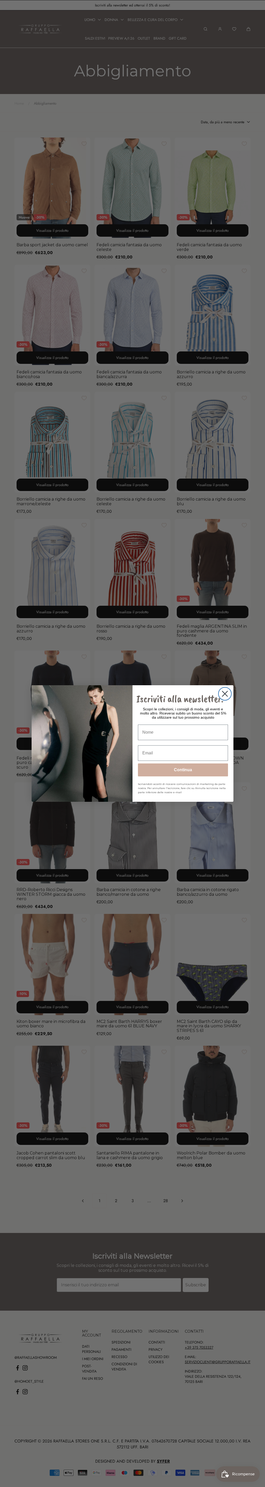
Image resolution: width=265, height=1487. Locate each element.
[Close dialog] (224, 693)
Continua (183, 770)
